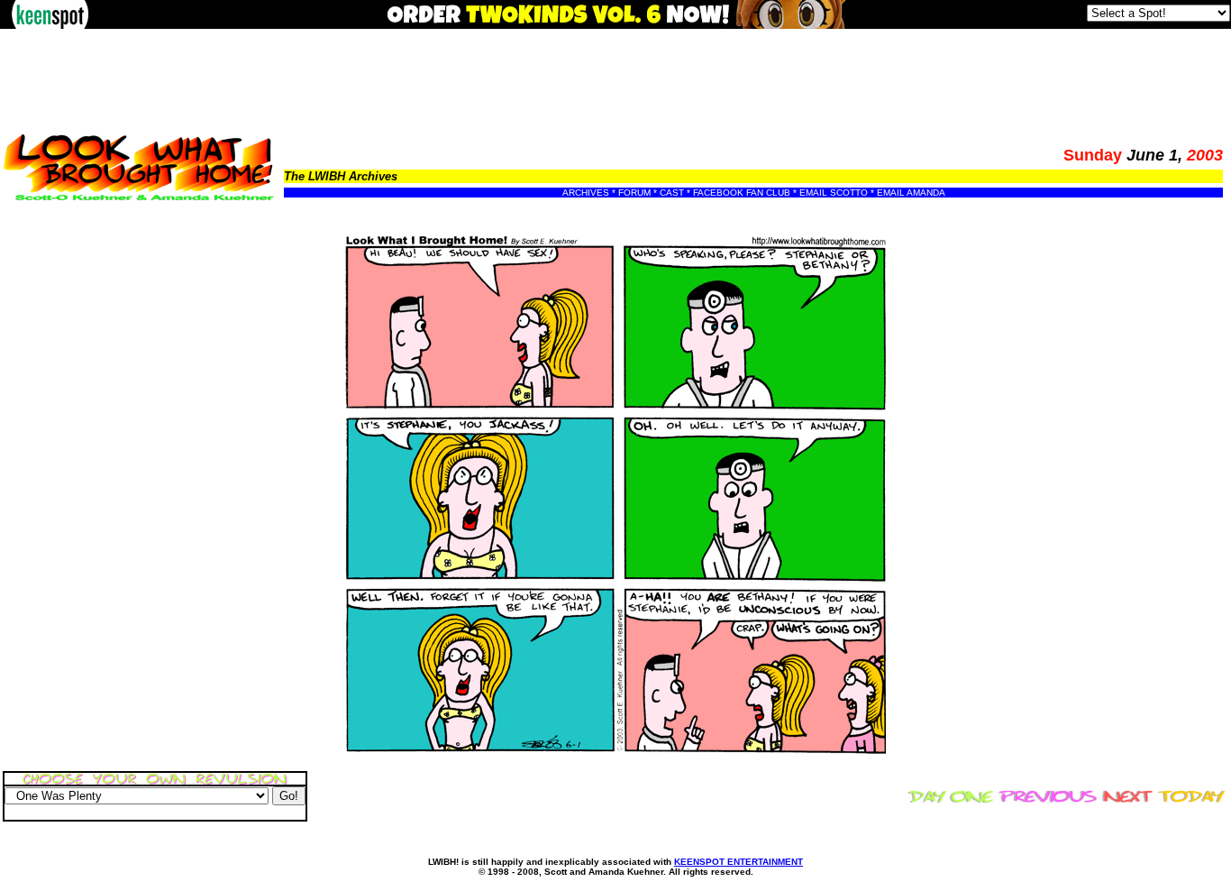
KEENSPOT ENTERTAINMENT (738, 862)
